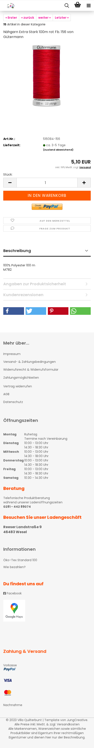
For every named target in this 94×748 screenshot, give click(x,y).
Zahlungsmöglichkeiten (21, 377)
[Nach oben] (82, 741)
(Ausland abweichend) (58, 149)
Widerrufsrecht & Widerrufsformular (30, 369)
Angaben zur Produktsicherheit (34, 284)
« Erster (11, 17)
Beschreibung (17, 250)
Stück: (7, 174)
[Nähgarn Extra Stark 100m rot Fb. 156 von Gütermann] (47, 76)
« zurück (27, 17)
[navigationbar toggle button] (88, 5)
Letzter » (62, 17)
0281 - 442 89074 (17, 506)
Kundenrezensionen (23, 294)
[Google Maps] (47, 611)
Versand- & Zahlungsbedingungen (29, 362)
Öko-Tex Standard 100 (20, 560)
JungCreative (77, 720)
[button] (13, 311)
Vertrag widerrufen (17, 386)
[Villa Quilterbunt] (8, 5)
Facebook (14, 593)
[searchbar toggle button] (66, 5)
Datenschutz (13, 402)
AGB (6, 394)
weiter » (44, 17)
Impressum (12, 354)
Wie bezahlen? (14, 567)
